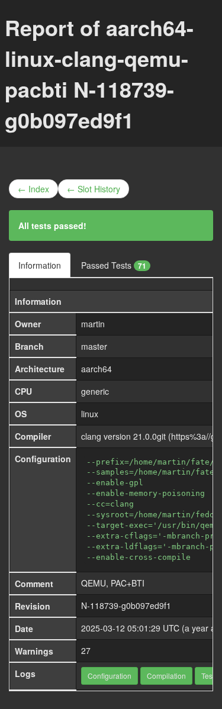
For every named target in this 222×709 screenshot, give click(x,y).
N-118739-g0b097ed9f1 (126, 605)
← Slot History (93, 189)
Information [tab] (39, 265)
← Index (33, 189)
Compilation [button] (166, 676)
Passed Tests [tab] (113, 265)
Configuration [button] (109, 676)
